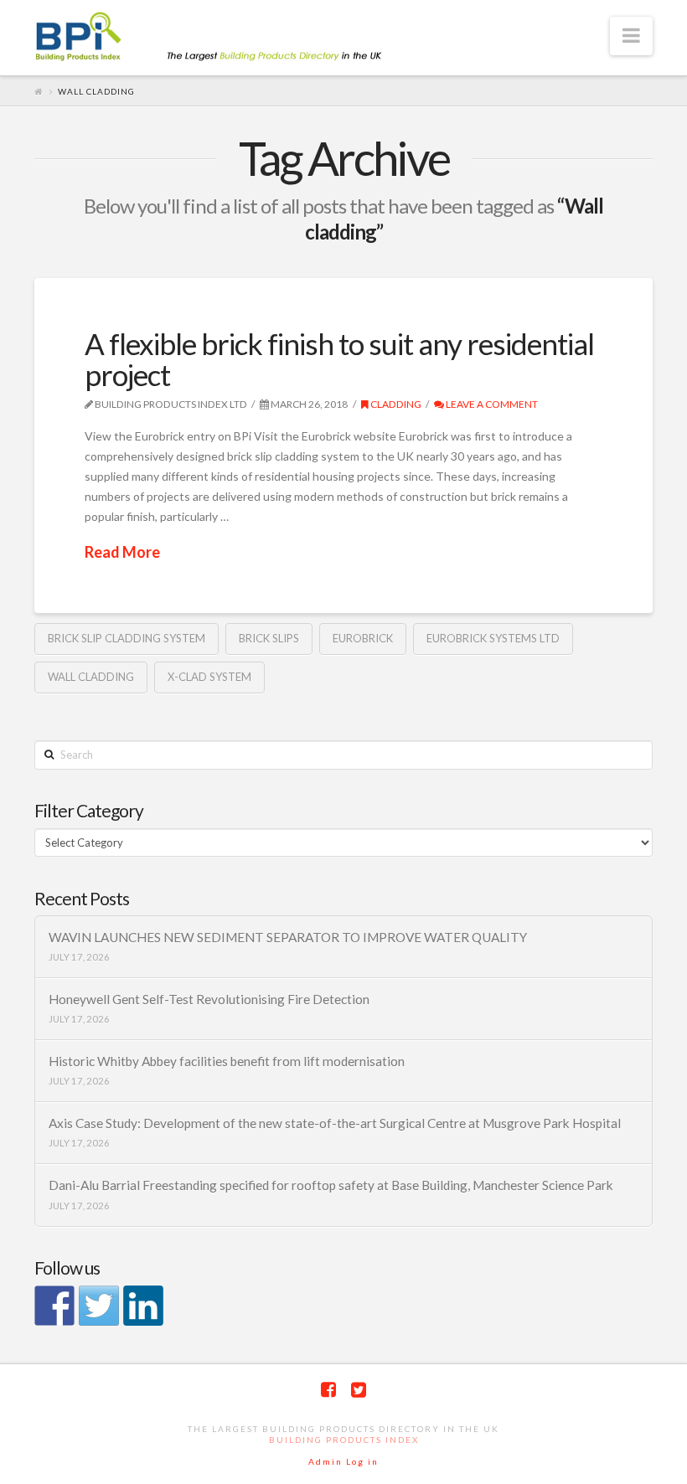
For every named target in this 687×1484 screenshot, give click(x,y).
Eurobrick (363, 638)
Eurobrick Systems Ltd (493, 638)
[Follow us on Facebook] (54, 1306)
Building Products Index (344, 1440)
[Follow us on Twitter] (99, 1306)
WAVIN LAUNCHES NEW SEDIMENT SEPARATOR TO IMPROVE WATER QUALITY (288, 937)
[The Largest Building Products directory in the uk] (235, 38)
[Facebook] (328, 1390)
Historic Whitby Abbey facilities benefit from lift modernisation (227, 1061)
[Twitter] (358, 1390)
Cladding (395, 404)
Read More (122, 552)
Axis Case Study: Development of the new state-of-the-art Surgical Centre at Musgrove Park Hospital (335, 1123)
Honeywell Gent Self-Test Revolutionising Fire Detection (209, 999)
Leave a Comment (491, 404)
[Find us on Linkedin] (143, 1306)
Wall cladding (91, 676)
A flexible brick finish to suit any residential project (339, 359)
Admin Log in (343, 1461)
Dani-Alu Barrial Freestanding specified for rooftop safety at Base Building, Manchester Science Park (331, 1185)
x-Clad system (209, 676)
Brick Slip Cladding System (126, 638)
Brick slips (269, 638)
